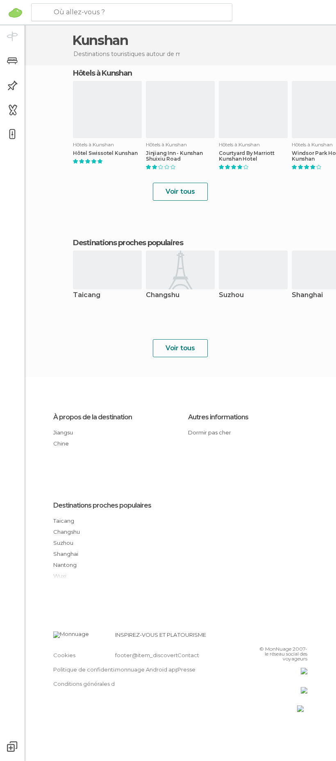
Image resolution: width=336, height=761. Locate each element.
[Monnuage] (15, 12)
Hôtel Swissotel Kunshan (105, 153)
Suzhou (231, 295)
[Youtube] (302, 637)
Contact (188, 655)
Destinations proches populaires (128, 242)
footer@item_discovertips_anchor (161, 655)
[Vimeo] (291, 637)
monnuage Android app (147, 669)
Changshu (162, 295)
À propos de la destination (92, 417)
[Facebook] (270, 637)
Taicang (86, 295)
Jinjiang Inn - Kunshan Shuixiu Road (174, 156)
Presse (186, 669)
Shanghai (65, 554)
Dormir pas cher (209, 432)
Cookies (64, 655)
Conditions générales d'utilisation (97, 683)
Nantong (65, 565)
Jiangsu (63, 432)
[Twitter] (281, 637)
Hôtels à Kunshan (102, 73)
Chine (61, 443)
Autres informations (218, 417)
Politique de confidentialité (89, 669)
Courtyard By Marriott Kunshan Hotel (247, 156)
